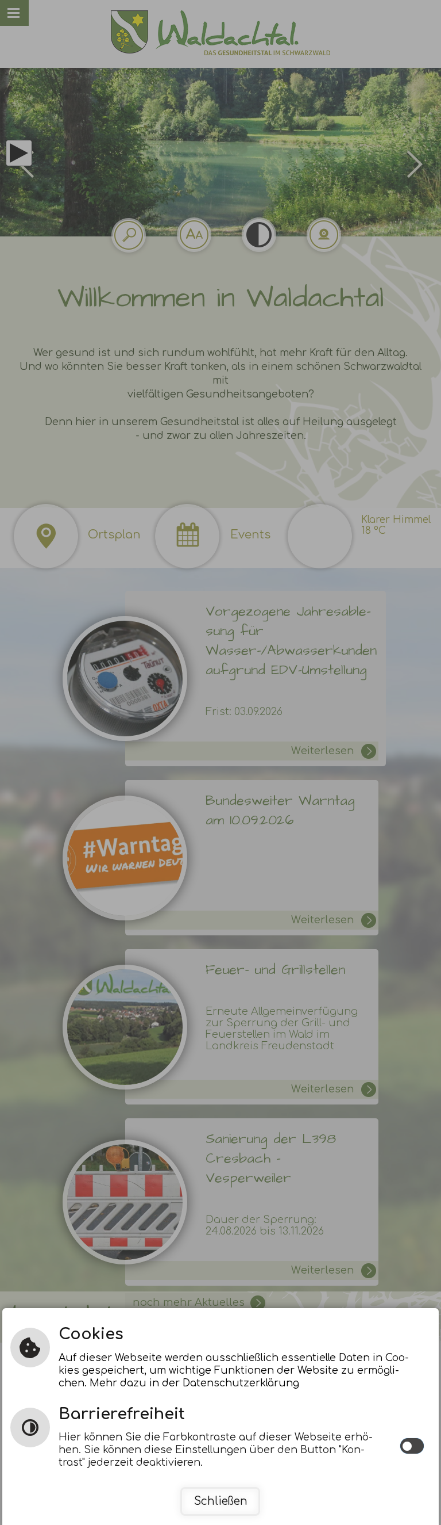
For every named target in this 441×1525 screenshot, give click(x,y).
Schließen (220, 1501)
